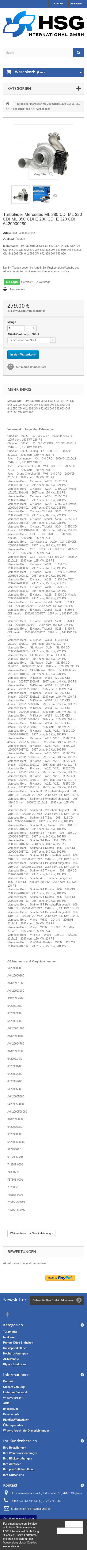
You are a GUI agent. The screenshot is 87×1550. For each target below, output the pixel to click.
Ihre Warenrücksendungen (20, 1453)
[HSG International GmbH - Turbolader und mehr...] (43, 24)
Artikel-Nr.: (10, 233)
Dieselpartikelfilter (15, 1348)
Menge (11, 322)
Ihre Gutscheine (13, 1475)
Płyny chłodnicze (14, 1364)
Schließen (74, 1523)
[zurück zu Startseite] (8, 104)
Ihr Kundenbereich (20, 1440)
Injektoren (9, 1337)
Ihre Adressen (12, 1464)
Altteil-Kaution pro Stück (23, 334)
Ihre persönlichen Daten (18, 1469)
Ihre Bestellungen (14, 1447)
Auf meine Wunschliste (30, 367)
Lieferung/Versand (15, 1392)
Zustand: (9, 239)
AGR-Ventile (11, 1359)
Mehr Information (69, 1530)
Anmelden (76, 3)
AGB (6, 1403)
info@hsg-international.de (34, 1508)
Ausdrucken (17, 289)
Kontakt (58, 3)
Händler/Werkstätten (16, 1419)
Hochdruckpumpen (15, 1353)
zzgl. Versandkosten (33, 310)
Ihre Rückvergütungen (17, 1458)
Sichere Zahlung (14, 1387)
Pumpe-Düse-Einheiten (18, 1342)
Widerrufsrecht (12, 1397)
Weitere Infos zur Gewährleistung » (31, 1233)
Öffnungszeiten (13, 1425)
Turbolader (10, 1331)
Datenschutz (11, 1414)
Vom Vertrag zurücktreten (18, 1518)
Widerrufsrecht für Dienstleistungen (26, 1430)
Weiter (55, 195)
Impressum (10, 1408)
